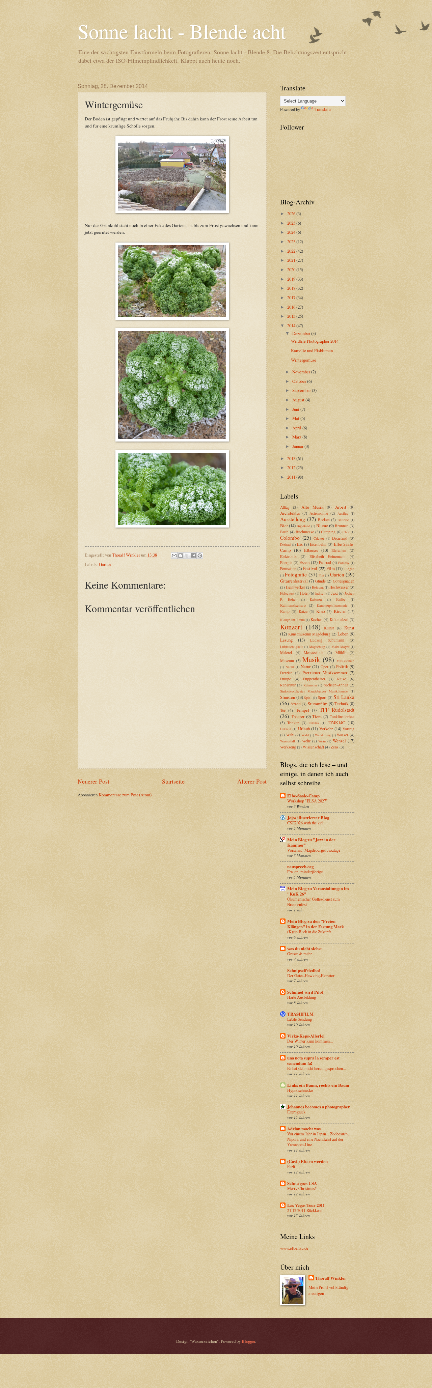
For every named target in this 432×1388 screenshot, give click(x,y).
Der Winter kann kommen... (310, 1041)
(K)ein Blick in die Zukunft (309, 931)
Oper (324, 666)
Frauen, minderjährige (305, 871)
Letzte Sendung (299, 1019)
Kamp (285, 611)
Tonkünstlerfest (342, 716)
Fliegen (349, 568)
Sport (322, 697)
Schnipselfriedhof (303, 970)
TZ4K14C (336, 722)
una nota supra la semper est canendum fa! (313, 1060)
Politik (342, 666)
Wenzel (339, 741)
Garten (105, 564)
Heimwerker (295, 587)
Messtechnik (314, 652)
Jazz (334, 593)
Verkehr (326, 729)
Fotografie (296, 574)
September (302, 390)
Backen (324, 519)
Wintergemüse (303, 360)
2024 (291, 232)
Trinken (293, 722)
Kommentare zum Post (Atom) (125, 795)
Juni (296, 409)
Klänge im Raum (292, 619)
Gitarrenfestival (294, 581)
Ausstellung (292, 519)
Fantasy (343, 562)
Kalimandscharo (293, 605)
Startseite (173, 781)
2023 (291, 241)
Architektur (290, 513)
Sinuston (287, 697)
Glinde (320, 581)
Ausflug (343, 513)
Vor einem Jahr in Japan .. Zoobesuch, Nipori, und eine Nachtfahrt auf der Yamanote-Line (318, 1139)
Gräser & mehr (299, 953)
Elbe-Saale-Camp (303, 796)
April (297, 428)
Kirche (340, 611)
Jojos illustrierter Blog (308, 818)
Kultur (329, 627)
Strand (296, 703)
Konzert (291, 626)
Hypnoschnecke (300, 1090)
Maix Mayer (340, 646)
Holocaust (287, 593)
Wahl (290, 734)
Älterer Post (252, 781)
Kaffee (341, 599)
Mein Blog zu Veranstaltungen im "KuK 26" (318, 891)
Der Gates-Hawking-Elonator (310, 975)
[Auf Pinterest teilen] (199, 555)
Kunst (349, 628)
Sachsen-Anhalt (336, 684)
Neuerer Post (93, 781)
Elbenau (311, 550)
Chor (346, 532)
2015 (291, 316)
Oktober (299, 381)
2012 (291, 467)
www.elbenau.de (294, 1248)
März (297, 437)
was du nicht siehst (304, 948)
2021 (291, 260)
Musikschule (345, 660)
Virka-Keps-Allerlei (306, 1036)
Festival (310, 568)
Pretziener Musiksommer (324, 673)
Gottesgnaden (343, 581)
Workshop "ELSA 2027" (307, 800)
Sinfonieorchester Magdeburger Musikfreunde (314, 691)
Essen (304, 562)
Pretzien (286, 672)
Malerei (286, 652)
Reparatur (288, 684)
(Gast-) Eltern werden (307, 1161)
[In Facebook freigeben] (193, 555)
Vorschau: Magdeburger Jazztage (313, 850)
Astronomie (318, 513)
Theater (297, 716)
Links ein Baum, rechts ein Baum (318, 1085)
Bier (284, 525)
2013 (291, 458)
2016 (291, 307)
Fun (321, 575)
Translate (323, 109)
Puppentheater (314, 678)
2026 (291, 213)
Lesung (286, 640)
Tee (283, 710)
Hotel (304, 593)
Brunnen (342, 525)
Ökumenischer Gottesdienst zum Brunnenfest (313, 901)
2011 (291, 477)
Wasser (342, 734)
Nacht (290, 666)
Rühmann (310, 685)
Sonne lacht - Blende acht (182, 31)
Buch (284, 531)
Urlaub (304, 729)
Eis (300, 544)
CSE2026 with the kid (305, 822)
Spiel (308, 697)
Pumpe (285, 678)
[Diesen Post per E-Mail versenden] (174, 555)
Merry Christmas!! (302, 1188)
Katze (303, 611)
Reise (341, 678)
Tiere (317, 716)
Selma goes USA (302, 1183)
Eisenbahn (318, 544)
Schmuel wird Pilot (305, 992)
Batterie (343, 519)
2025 (291, 223)
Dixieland (339, 538)
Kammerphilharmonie (332, 605)
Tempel (302, 710)
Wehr (306, 740)
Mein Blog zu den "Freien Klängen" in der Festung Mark (315, 924)
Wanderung (323, 735)
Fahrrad (325, 562)
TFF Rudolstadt (337, 709)
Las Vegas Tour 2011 (306, 1205)
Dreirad (285, 544)
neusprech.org (300, 866)
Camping (328, 531)
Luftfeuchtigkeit (291, 646)
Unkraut (285, 729)
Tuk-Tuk (314, 722)
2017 (291, 297)
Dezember (301, 333)
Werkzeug (288, 746)
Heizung (318, 587)
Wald (305, 735)
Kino (320, 611)
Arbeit (340, 507)
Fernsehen (288, 568)
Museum (287, 660)
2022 (291, 251)
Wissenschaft (313, 746)
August (298, 400)
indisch (320, 593)
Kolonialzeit (339, 619)
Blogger (248, 1341)
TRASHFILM (300, 1014)
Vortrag (348, 728)
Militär (340, 652)
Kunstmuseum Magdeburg (309, 633)
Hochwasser (339, 587)
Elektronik (288, 556)
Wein (322, 741)
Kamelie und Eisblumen (312, 350)
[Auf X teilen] (187, 555)
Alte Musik (312, 507)
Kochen (316, 619)
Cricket (319, 538)
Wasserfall (287, 741)
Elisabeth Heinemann (327, 556)
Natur (305, 666)
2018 (291, 288)
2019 (291, 279)
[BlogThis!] (180, 555)
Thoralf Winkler (330, 1278)
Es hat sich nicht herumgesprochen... (316, 1068)
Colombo (290, 537)
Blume (322, 525)
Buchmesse (305, 531)
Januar (298, 446)
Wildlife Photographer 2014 (315, 341)
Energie (286, 562)
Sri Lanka (343, 696)
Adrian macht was (304, 1129)
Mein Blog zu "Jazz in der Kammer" (311, 842)
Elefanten (338, 550)
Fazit (291, 1166)
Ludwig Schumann (327, 640)
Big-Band (303, 525)
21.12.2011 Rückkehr (304, 1210)
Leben (343, 634)
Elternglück (296, 1111)
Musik (311, 659)
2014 (291, 325)
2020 (291, 269)
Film (330, 568)
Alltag (285, 507)
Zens (335, 746)
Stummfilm (317, 704)
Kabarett (316, 599)
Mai (296, 418)
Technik (341, 704)
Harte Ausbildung (301, 997)
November (301, 372)
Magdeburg (317, 646)
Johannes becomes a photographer (318, 1107)
